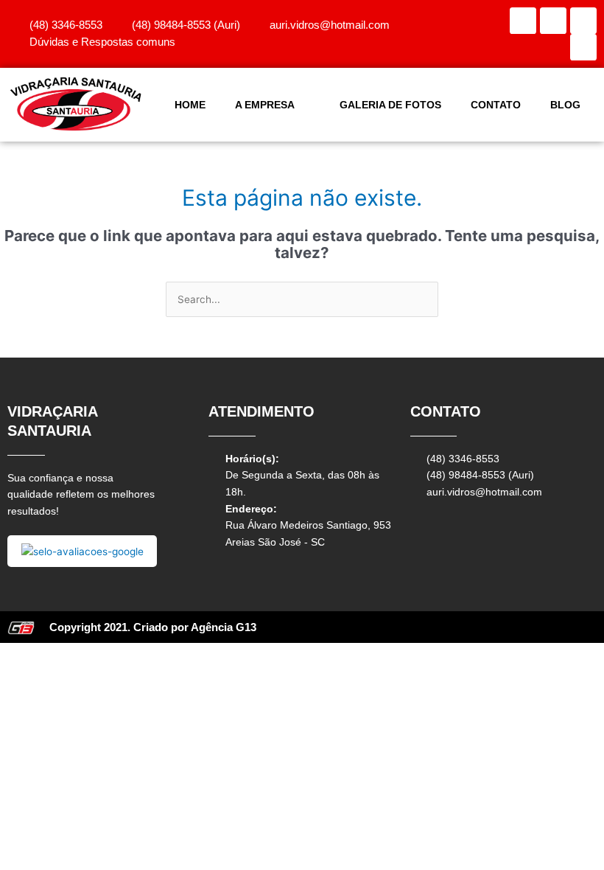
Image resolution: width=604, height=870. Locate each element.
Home (190, 105)
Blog (565, 105)
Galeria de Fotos (390, 105)
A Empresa (265, 105)
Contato (496, 105)
